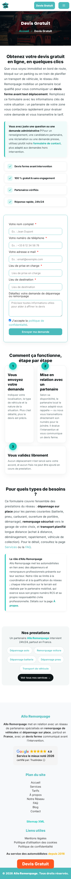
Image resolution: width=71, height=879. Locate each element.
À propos (35, 794)
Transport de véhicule (36, 668)
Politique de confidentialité (35, 846)
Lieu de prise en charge (24, 265)
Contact (36, 811)
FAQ (28, 547)
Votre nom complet (21, 224)
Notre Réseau (35, 799)
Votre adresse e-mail (23, 252)
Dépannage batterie (21, 659)
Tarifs (35, 790)
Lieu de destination (21, 279)
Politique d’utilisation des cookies (35, 842)
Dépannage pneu (51, 659)
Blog (35, 807)
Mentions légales (35, 838)
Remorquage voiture (49, 650)
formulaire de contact (47, 143)
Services (11, 547)
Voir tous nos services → (35, 677)
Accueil (24, 31)
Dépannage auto (19, 650)
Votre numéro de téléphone (27, 238)
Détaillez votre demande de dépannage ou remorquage (34, 295)
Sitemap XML (35, 821)
